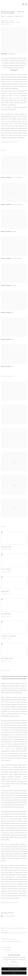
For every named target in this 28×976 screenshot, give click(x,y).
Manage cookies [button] (14, 965)
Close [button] (25, 5)
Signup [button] (7, 21)
